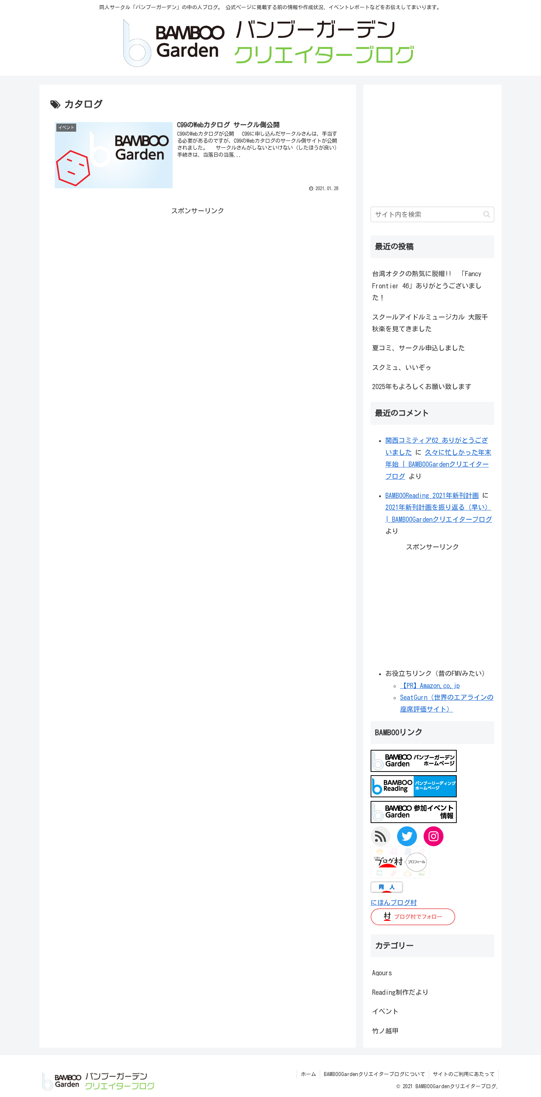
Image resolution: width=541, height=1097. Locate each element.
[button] (486, 214)
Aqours (382, 972)
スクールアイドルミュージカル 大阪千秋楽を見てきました (430, 323)
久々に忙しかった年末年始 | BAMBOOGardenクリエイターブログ (438, 464)
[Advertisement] (197, 268)
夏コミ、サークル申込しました (418, 348)
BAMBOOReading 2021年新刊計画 (432, 495)
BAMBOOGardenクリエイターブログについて (374, 1074)
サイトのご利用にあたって (464, 1074)
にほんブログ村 (394, 902)
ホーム (308, 1074)
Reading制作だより (400, 992)
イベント (385, 1011)
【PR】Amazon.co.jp (430, 685)
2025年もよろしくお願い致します (421, 386)
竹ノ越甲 (385, 1030)
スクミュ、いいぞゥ (402, 367)
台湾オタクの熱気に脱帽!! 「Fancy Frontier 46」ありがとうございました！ (427, 285)
